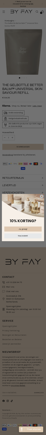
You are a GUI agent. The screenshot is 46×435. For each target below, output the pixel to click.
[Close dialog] (41, 196)
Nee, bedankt (23, 236)
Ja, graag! (23, 229)
